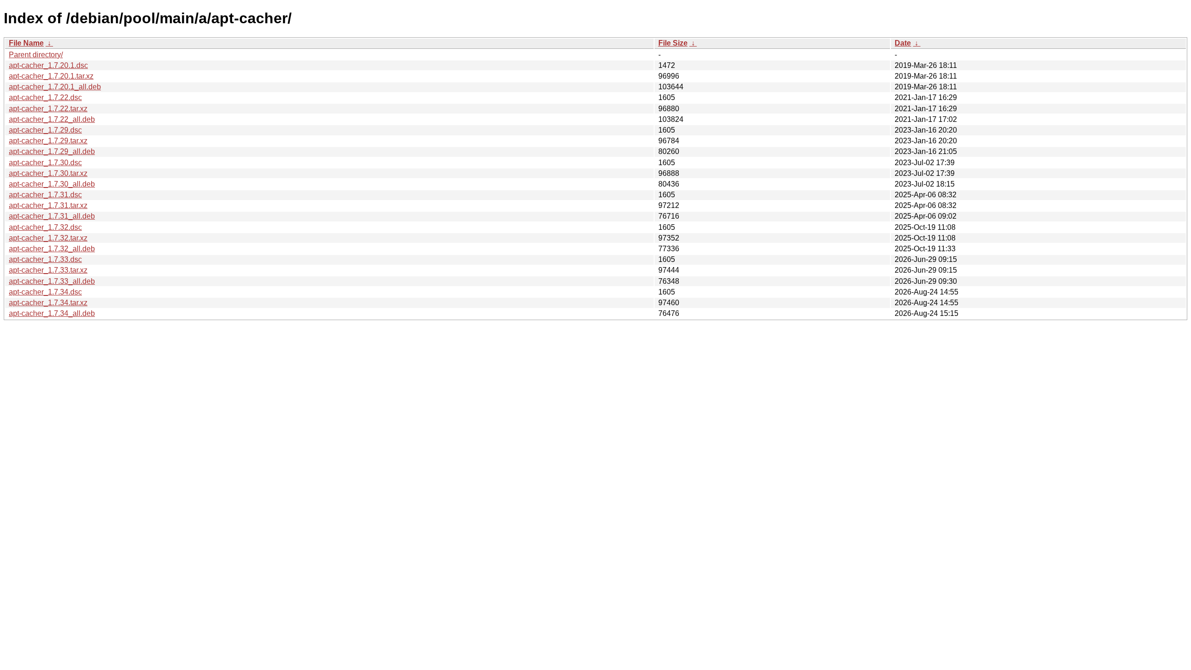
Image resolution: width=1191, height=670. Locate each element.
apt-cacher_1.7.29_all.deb (52, 151)
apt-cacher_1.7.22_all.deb (52, 119)
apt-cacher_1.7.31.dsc (45, 195)
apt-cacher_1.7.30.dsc (45, 163)
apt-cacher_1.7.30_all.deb (52, 184)
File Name (26, 43)
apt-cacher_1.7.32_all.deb (52, 249)
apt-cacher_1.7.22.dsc (45, 97)
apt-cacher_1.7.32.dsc (45, 227)
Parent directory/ (36, 55)
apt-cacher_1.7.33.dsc (45, 259)
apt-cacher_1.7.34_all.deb (52, 313)
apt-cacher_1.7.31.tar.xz (48, 205)
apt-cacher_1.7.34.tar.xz (48, 303)
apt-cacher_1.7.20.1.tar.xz (51, 76)
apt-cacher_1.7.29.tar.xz (48, 141)
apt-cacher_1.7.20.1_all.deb (55, 87)
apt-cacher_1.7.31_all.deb (52, 216)
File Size (673, 43)
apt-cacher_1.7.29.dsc (45, 130)
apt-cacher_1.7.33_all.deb (52, 281)
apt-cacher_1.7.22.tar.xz (48, 109)
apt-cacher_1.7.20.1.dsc (48, 65)
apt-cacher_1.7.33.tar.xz (48, 270)
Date (903, 43)
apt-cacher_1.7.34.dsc (45, 292)
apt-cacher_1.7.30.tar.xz (48, 173)
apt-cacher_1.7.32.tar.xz (48, 238)
